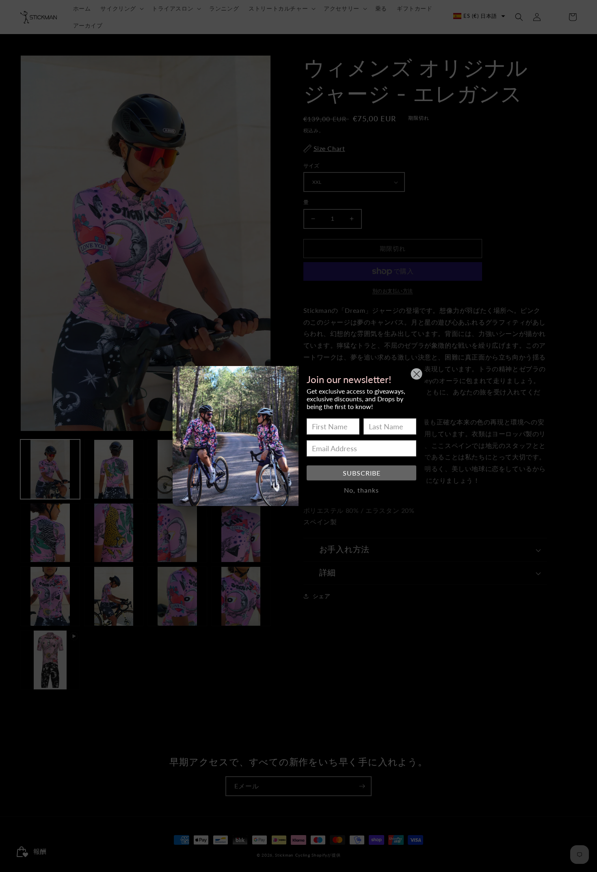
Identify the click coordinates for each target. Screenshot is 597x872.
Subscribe (362, 473)
